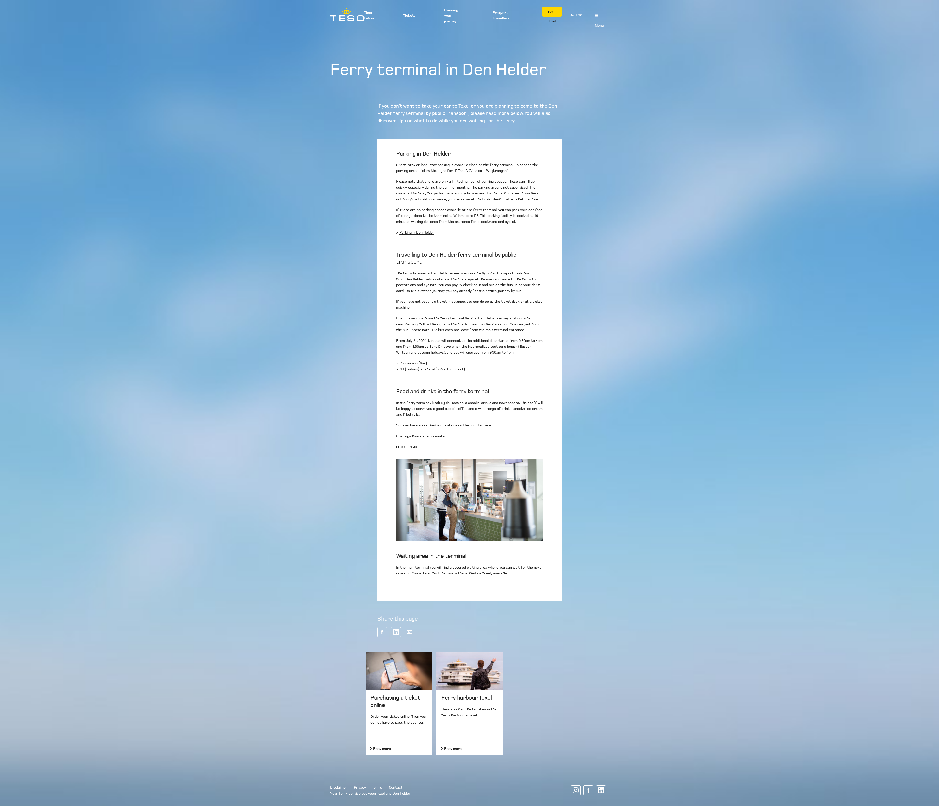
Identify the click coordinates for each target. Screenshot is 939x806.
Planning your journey (451, 15)
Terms (377, 787)
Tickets (409, 15)
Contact (395, 787)
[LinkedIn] (601, 790)
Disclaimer (338, 787)
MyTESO (575, 15)
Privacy (360, 787)
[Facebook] (588, 790)
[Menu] (599, 15)
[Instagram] (576, 790)
